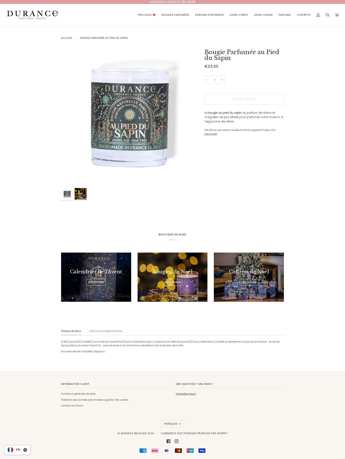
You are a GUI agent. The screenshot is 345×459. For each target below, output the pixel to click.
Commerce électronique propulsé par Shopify (194, 433)
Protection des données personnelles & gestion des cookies (94, 399)
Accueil (66, 38)
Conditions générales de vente (78, 393)
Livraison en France (72, 405)
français (171, 423)
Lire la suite (210, 133)
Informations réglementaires (105, 331)
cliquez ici (99, 351)
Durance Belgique (134, 433)
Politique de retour (71, 331)
